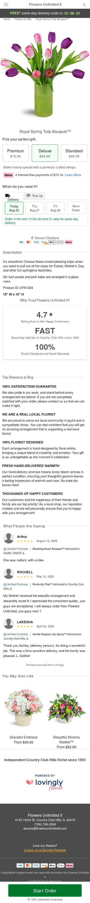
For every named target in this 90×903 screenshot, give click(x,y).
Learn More (73, 175)
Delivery (13, 198)
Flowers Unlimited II (45, 4)
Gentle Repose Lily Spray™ (50, 634)
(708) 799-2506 (45, 824)
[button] (81, 893)
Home (6, 19)
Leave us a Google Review (45, 850)
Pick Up (37, 196)
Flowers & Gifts (23, 19)
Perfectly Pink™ (43, 584)
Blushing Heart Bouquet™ (49, 549)
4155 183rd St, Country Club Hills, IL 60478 (45, 820)
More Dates (76, 208)
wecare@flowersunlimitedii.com (45, 828)
